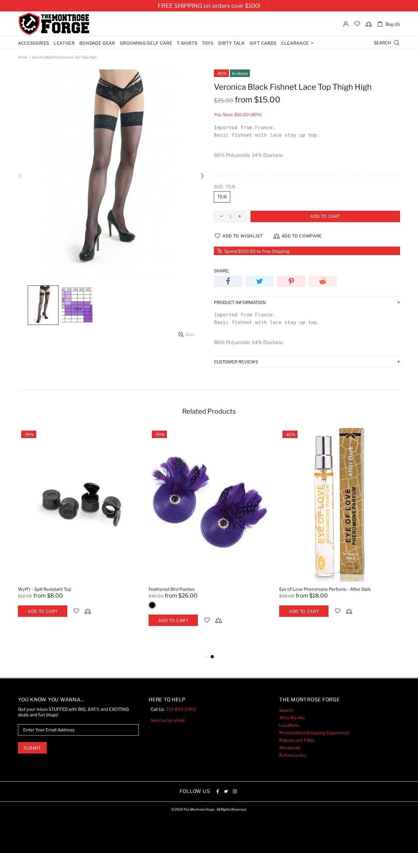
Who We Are (292, 717)
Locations (289, 725)
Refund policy (293, 755)
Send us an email (168, 720)
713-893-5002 (181, 709)
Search (286, 710)
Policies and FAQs (296, 740)
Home (22, 57)
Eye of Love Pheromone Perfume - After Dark (325, 589)
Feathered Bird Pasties (172, 589)
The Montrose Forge (54, 24)
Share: (221, 270)
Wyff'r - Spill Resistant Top (44, 589)
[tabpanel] (78, 528)
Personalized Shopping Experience (314, 732)
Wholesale (290, 747)
